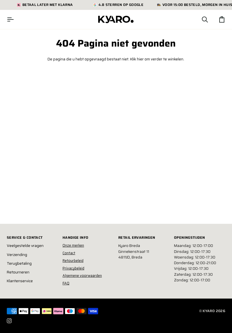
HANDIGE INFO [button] (76, 237)
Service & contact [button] (24, 237)
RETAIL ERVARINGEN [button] (136, 237)
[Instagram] (9, 320)
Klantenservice (20, 281)
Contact (69, 253)
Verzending (17, 255)
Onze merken (73, 245)
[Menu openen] (15, 19)
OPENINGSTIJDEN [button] (189, 237)
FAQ (66, 283)
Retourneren (18, 272)
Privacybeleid (73, 268)
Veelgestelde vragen (25, 246)
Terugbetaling (19, 263)
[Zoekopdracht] (199, 19)
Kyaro (209, 311)
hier (140, 59)
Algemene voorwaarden (82, 275)
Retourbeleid (73, 260)
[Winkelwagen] (216, 19)
